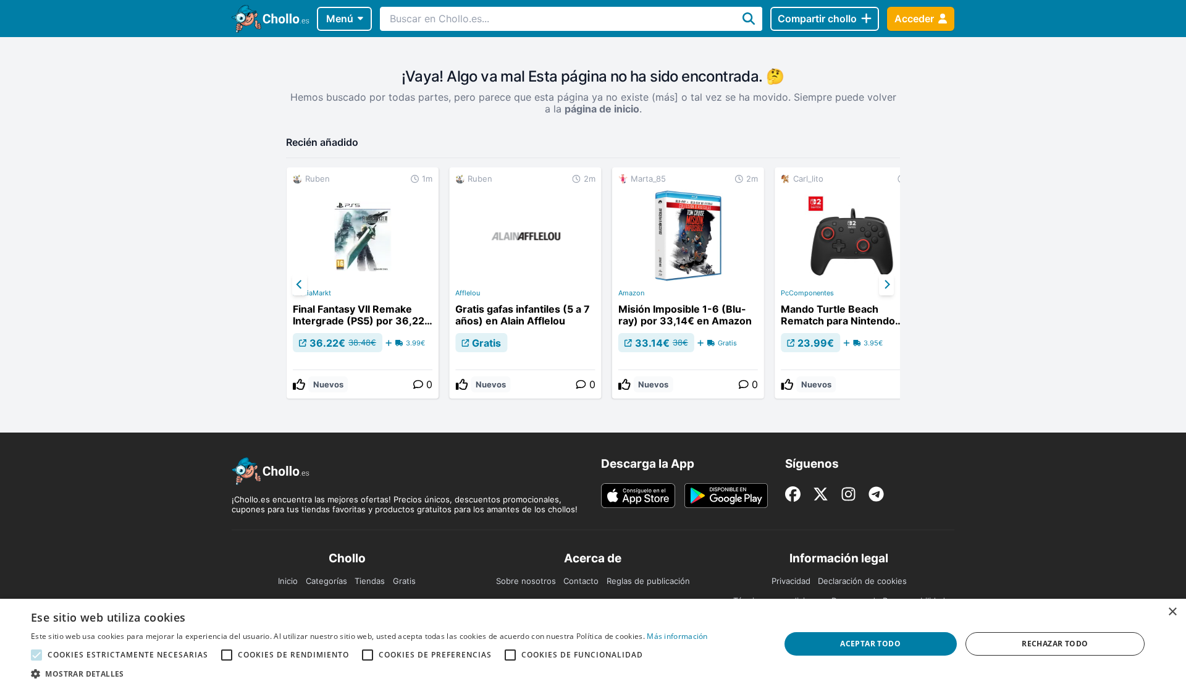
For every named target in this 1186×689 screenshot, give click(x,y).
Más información (677, 636)
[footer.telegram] (876, 494)
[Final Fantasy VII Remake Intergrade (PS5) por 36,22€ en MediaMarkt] (363, 283)
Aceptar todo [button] (870, 643)
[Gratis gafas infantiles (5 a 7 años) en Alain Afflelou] (525, 283)
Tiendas (370, 581)
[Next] (886, 284)
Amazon (631, 293)
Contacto (581, 581)
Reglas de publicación (648, 581)
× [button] (1172, 612)
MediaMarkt (312, 293)
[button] (369, 673)
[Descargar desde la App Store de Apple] (638, 495)
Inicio (288, 581)
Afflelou (467, 293)
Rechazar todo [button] (1055, 643)
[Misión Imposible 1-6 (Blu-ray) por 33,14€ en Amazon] (688, 283)
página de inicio (602, 109)
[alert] (593, 644)
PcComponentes (807, 293)
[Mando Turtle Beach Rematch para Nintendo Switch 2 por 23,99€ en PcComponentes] (851, 283)
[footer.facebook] (793, 494)
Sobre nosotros (526, 581)
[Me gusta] (299, 384)
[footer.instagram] (848, 494)
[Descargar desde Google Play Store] (726, 495)
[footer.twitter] (820, 494)
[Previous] (299, 284)
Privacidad (791, 581)
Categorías (326, 581)
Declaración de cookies (862, 581)
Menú (339, 18)
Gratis (404, 581)
